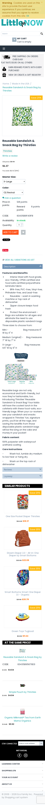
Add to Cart (10, 232)
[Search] (42, 34)
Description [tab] (9, 266)
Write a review (10, 155)
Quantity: (7, 225)
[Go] (41, 743)
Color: (5, 187)
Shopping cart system (16, 797)
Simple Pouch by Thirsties (22, 691)
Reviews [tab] (8, 469)
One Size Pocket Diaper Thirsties (23, 516)
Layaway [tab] (8, 476)
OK (27, 15)
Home (6, 83)
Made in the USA (20, 83)
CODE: (5, 215)
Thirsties (7, 150)
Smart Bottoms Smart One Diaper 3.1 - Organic (23, 593)
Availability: (8, 220)
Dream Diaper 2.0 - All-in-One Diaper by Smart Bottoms (23, 554)
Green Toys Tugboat (23, 631)
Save (6, 250)
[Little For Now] (22, 22)
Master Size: (9, 176)
